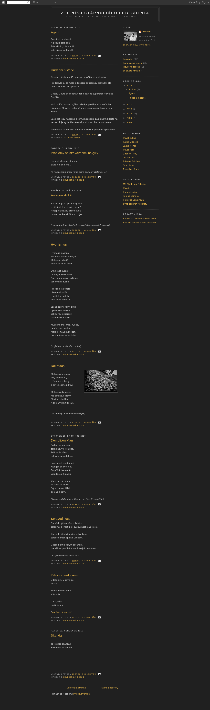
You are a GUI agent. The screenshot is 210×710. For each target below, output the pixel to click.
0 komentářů (89, 56)
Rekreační (58, 366)
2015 (130, 113)
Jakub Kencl (129, 146)
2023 (130, 85)
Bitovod (146, 32)
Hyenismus (59, 244)
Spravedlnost (60, 518)
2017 (130, 104)
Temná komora (131, 196)
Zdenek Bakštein (131, 161)
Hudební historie (62, 70)
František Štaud (131, 169)
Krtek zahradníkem (64, 575)
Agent (55, 32)
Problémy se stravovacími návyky (74, 153)
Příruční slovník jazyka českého (139, 222)
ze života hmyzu (71, 138)
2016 (130, 109)
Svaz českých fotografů (135, 204)
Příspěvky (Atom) (82, 694)
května (133, 89)
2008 (130, 122)
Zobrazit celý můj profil (137, 45)
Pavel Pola (128, 150)
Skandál (57, 635)
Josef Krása (129, 157)
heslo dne (128, 59)
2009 (130, 118)
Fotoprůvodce (130, 192)
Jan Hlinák (128, 165)
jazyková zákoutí (131, 67)
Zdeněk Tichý (130, 153)
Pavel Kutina (129, 138)
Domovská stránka (76, 688)
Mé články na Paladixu (134, 184)
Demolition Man (62, 440)
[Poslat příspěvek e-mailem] (98, 56)
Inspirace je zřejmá (61, 612)
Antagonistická (61, 195)
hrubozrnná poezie (73, 58)
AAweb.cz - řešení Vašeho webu (140, 218)
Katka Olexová (130, 142)
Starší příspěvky (109, 688)
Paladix (127, 188)
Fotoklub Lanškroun (133, 200)
